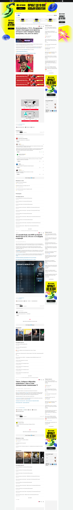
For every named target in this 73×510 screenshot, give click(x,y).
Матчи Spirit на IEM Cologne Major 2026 (21, 362)
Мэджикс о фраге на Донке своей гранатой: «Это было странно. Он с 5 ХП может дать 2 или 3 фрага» (51, 281)
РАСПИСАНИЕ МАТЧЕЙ (18, 13)
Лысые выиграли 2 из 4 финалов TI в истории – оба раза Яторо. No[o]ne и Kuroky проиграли (51, 32)
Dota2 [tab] (18, 15)
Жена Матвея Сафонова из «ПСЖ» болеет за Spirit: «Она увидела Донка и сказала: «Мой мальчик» (50, 272)
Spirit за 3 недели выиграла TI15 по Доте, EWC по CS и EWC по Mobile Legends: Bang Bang (51, 40)
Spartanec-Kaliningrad (22, 169)
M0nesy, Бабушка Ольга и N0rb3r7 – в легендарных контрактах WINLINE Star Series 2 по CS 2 (28, 372)
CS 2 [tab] (16, 15)
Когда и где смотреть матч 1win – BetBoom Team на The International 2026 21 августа (27, 241)
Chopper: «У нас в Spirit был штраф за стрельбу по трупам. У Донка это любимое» (51, 286)
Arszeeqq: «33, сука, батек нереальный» (21, 197)
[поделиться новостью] (43, 26)
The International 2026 (19, 413)
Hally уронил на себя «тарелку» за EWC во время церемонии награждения (51, 267)
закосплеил (25, 49)
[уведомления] (59, 1)
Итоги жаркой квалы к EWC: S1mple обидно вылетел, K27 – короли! (26, 274)
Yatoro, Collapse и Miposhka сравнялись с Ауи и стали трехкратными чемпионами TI (50, 28)
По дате (17, 147)
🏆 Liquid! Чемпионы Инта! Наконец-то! (21, 51)
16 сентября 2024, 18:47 (21, 170)
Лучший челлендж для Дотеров (22, 327)
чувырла (19, 179)
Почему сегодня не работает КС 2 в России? (22, 375)
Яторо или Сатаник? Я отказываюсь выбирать (22, 455)
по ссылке (28, 414)
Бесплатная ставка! (21, 438)
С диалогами (41, 147)
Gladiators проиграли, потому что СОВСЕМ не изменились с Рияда (26, 53)
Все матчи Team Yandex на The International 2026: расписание (24, 219)
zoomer (19, 185)
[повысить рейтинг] (39, 167)
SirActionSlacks (36, 47)
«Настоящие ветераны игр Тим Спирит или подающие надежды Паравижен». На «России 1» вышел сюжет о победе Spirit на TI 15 (51, 62)
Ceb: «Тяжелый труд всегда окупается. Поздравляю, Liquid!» (24, 204)
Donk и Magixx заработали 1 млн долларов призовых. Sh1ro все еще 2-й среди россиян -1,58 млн (51, 263)
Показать (42, 172)
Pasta (19, 159)
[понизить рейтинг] (43, 167)
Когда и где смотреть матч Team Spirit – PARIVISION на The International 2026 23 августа (28, 222)
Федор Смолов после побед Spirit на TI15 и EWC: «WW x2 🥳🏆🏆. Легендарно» (51, 52)
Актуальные (25, 147)
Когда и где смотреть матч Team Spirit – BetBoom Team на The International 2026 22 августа (28, 500)
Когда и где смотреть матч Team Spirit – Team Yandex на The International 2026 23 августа (28, 225)
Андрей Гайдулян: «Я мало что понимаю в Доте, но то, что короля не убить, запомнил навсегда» (51, 57)
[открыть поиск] (57, 1)
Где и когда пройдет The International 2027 (50, 44)
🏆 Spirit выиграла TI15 (48, 36)
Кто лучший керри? (49, 100)
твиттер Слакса (20, 140)
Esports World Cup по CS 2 (19, 269)
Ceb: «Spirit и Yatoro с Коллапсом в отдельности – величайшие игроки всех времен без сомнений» (29, 461)
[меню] (16, 1)
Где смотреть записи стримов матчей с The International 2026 (51, 438)
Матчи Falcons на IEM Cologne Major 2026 (21, 359)
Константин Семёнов (22, 139)
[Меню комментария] (43, 159)
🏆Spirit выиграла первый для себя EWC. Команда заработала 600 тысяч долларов (50, 250)
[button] (43, 159)
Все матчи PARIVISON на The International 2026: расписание (24, 213)
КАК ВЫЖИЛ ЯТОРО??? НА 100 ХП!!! (21, 458)
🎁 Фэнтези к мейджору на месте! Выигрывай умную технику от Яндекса (26, 365)
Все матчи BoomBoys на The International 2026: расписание (24, 228)
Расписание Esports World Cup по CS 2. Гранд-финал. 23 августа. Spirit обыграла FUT (51, 258)
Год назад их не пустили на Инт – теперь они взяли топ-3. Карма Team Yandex (27, 416)
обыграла (18, 265)
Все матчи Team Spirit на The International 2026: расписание (24, 216)
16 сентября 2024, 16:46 (21, 160)
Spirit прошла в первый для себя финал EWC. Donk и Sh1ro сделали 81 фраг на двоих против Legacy (51, 290)
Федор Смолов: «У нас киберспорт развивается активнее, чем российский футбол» (50, 276)
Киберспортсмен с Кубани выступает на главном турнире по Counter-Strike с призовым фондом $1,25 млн (29, 369)
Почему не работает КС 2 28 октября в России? (22, 378)
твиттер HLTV (20, 314)
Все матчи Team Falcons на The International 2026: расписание (24, 503)
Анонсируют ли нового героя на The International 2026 (50, 48)
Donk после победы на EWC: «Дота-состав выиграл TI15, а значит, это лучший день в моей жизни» (51, 254)
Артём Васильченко (21, 313)
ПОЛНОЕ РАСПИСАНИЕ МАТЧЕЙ (36, 22)
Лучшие (21, 147)
